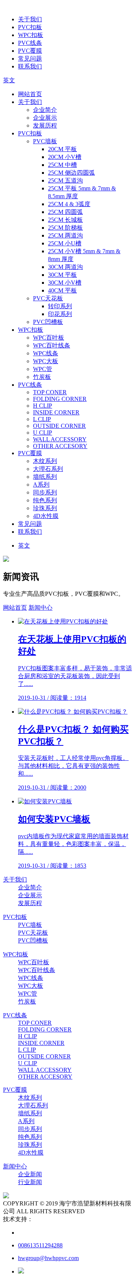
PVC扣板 (30, 27)
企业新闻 (30, 1174)
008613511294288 (40, 1245)
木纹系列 (45, 461)
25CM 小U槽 (64, 243)
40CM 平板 (62, 290)
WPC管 (42, 369)
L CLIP (42, 419)
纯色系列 (45, 500)
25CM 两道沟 (65, 235)
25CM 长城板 (65, 220)
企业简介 (45, 110)
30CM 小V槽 (64, 282)
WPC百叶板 (48, 337)
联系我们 (30, 66)
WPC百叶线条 (51, 345)
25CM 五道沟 (65, 180)
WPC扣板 (30, 35)
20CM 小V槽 (64, 157)
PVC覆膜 (30, 50)
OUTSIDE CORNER (59, 426)
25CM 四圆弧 (65, 212)
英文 (9, 80)
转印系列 (60, 306)
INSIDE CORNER (56, 412)
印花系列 (60, 314)
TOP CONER (50, 392)
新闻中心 (40, 607)
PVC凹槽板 (48, 322)
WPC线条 (45, 353)
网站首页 (30, 94)
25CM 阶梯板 (65, 227)
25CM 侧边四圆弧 (71, 172)
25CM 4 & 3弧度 (69, 204)
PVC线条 (30, 43)
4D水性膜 (45, 516)
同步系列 (45, 492)
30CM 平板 (62, 275)
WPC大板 (45, 361)
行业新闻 (30, 1182)
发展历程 (45, 125)
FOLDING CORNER (60, 399)
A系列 (41, 484)
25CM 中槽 (62, 165)
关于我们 (30, 19)
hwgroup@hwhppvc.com (48, 1258)
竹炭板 (42, 377)
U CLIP (42, 432)
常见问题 (30, 58)
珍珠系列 (45, 508)
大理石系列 (48, 469)
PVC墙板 (45, 141)
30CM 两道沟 (65, 267)
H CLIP (42, 405)
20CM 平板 (62, 149)
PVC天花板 (48, 298)
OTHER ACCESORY (60, 446)
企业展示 (45, 117)
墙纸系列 (45, 477)
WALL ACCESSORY (60, 439)
